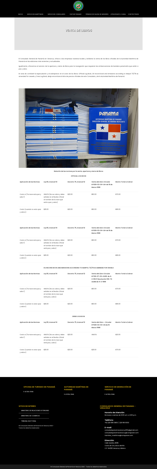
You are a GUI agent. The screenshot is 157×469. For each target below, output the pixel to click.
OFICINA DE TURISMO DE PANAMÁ (39, 387)
